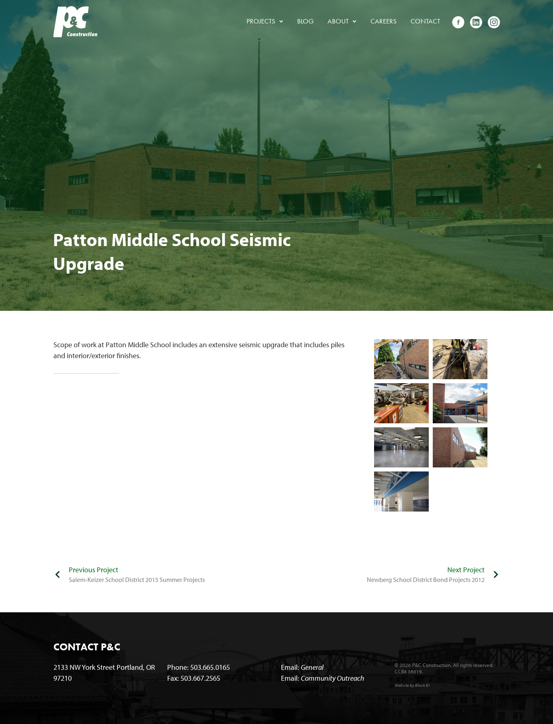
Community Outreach (332, 678)
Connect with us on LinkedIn (476, 21)
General (312, 667)
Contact (425, 21)
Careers (383, 21)
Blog (305, 21)
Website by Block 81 (412, 685)
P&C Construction (75, 21)
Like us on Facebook (458, 21)
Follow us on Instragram (494, 21)
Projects (264, 21)
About (341, 21)
